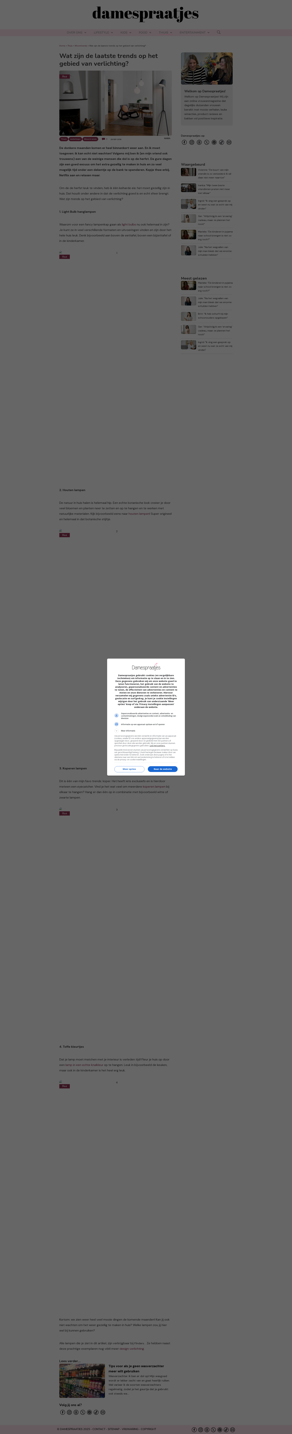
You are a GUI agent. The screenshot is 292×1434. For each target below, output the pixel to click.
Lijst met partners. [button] (157, 745)
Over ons (74, 33)
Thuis (163, 33)
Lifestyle (101, 33)
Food (143, 33)
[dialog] (146, 717)
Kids (123, 33)
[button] (146, 731)
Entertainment (193, 33)
